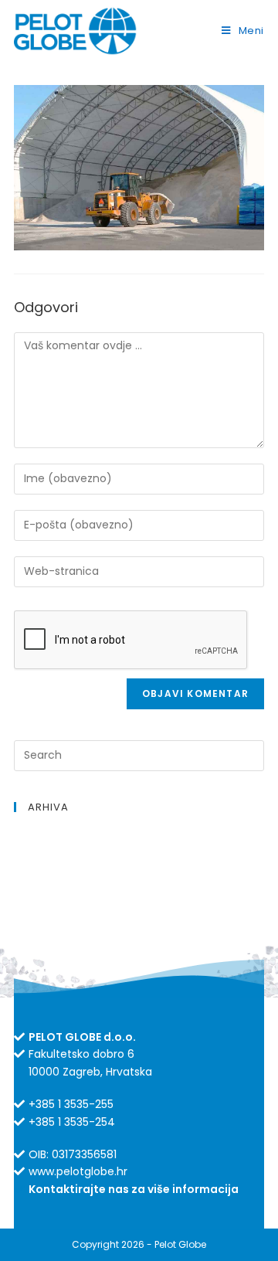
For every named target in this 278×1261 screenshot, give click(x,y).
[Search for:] (139, 755)
